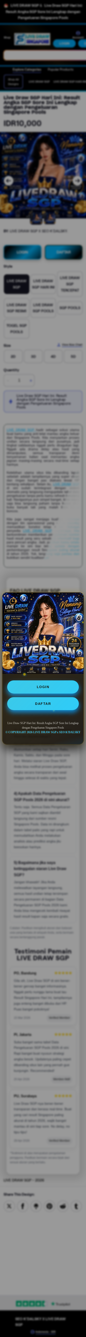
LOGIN (43, 687)
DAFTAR (43, 704)
